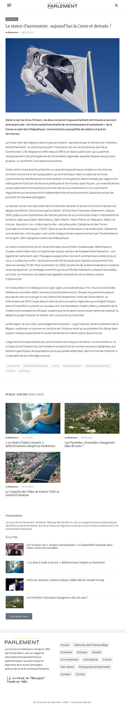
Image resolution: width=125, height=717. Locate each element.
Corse (55, 365)
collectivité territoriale (36, 365)
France (11, 370)
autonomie (13, 365)
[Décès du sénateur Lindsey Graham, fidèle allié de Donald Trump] (15, 584)
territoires (24, 370)
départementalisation (97, 365)
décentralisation (72, 365)
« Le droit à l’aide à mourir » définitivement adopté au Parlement (30, 444)
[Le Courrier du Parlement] (62, 5)
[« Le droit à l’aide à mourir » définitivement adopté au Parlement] (33, 418)
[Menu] (9, 5)
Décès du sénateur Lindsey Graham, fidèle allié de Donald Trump (65, 580)
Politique (12, 19)
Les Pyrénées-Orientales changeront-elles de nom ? (90, 444)
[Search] (116, 5)
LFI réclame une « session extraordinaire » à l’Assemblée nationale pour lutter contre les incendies (70, 546)
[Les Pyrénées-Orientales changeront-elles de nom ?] (92, 418)
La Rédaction (12, 32)
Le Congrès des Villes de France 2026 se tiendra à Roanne (32, 493)
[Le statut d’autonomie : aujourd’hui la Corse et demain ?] (62, 75)
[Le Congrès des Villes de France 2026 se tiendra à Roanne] (33, 467)
